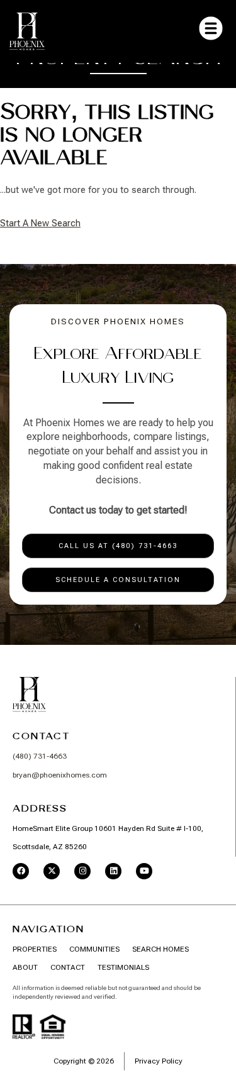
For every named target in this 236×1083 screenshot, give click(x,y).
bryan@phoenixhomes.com (60, 775)
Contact (41, 736)
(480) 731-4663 (40, 756)
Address (40, 808)
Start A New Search (40, 223)
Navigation (48, 929)
